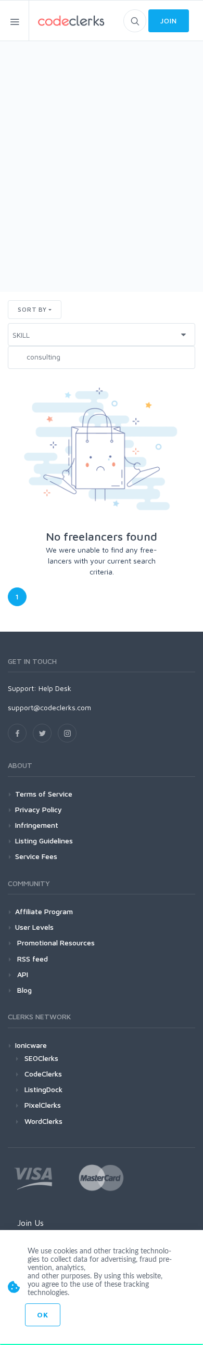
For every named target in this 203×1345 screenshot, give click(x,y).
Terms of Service (43, 793)
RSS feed (31, 958)
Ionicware (31, 1045)
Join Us (30, 1222)
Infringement (36, 825)
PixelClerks (42, 1104)
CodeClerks (43, 1073)
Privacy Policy (38, 809)
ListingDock (43, 1089)
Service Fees (36, 856)
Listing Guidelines (44, 840)
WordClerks (43, 1121)
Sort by (32, 309)
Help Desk (55, 688)
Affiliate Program (44, 911)
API (21, 974)
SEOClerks (41, 1058)
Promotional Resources (55, 942)
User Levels (34, 927)
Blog (23, 989)
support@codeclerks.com (49, 707)
